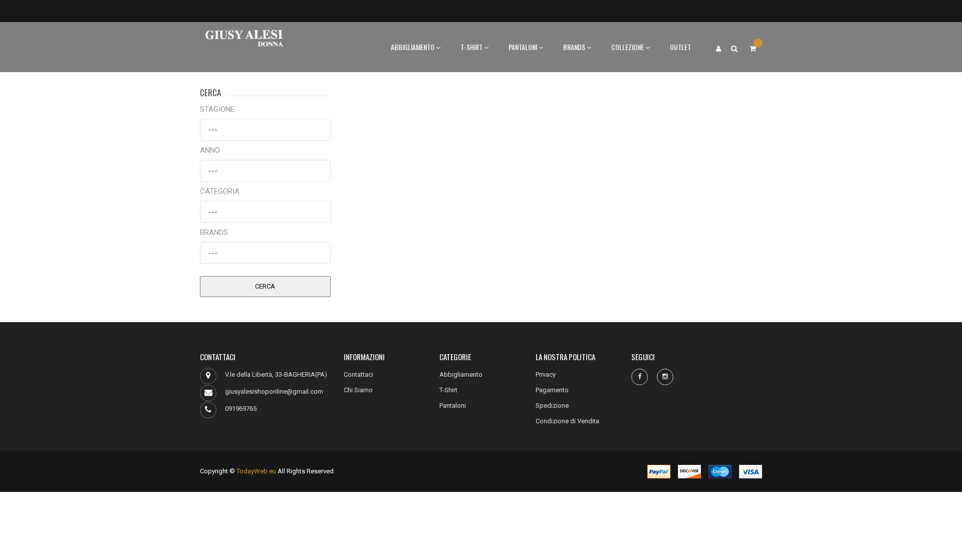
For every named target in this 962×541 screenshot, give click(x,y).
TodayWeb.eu (256, 471)
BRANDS (575, 47)
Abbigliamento (413, 47)
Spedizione (552, 405)
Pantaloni (524, 47)
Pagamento (552, 390)
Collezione (628, 47)
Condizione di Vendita (567, 421)
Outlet (680, 47)
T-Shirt (472, 47)
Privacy (546, 374)
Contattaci (358, 374)
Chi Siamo (358, 390)
